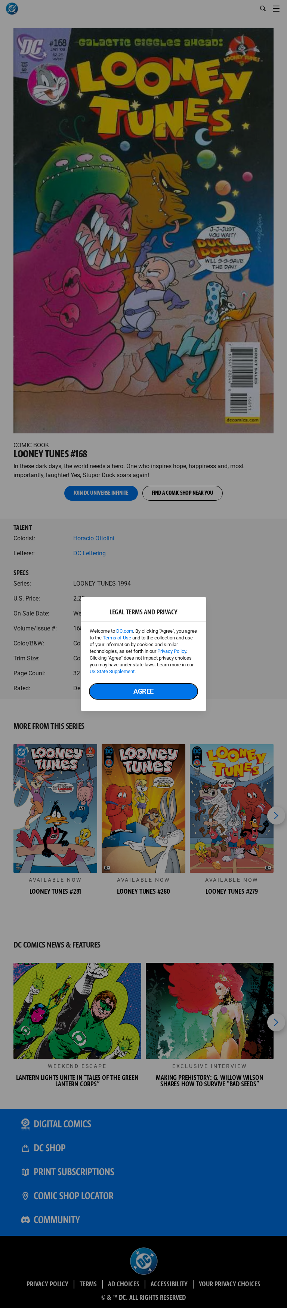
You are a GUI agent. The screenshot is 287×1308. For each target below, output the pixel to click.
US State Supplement (112, 671)
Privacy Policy (171, 651)
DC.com (124, 631)
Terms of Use (117, 638)
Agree (143, 691)
